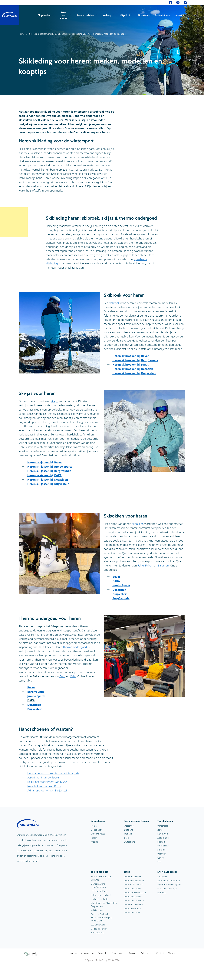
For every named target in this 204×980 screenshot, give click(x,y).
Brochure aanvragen (167, 888)
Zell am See (163, 837)
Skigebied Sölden (99, 928)
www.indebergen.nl (133, 876)
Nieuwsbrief (144, 15)
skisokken (138, 524)
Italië (126, 837)
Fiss (159, 861)
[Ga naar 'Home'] (9, 15)
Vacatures (173, 953)
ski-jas (54, 401)
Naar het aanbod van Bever (44, 786)
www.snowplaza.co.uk (134, 900)
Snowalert (162, 876)
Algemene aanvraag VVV (169, 884)
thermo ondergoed (75, 647)
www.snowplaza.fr (132, 912)
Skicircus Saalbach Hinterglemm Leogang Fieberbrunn (101, 917)
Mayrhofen (162, 833)
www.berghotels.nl (132, 908)
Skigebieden (44, 15)
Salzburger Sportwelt (101, 895)
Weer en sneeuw (64, 15)
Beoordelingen (162, 15)
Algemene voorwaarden (81, 953)
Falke (141, 565)
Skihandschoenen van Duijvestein (47, 790)
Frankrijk (128, 833)
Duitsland (128, 829)
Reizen (94, 837)
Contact (160, 953)
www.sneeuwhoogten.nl (135, 892)
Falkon (149, 565)
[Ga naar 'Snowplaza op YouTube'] (178, 2)
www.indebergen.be (133, 904)
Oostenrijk (129, 825)
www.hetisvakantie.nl (134, 880)
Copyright (102, 953)
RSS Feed (161, 892)
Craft (62, 676)
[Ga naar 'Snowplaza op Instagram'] (185, 2)
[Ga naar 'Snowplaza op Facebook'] (170, 2)
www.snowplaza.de (133, 896)
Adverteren (146, 953)
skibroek (114, 303)
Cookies (132, 953)
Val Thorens (163, 845)
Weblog (107, 15)
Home (21, 33)
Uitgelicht (125, 15)
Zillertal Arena (97, 932)
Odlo (73, 676)
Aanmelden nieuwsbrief (168, 880)
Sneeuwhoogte (98, 833)
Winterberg (162, 825)
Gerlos (160, 857)
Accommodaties (85, 15)
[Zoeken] (186, 15)
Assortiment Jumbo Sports (43, 777)
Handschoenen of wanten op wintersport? (53, 773)
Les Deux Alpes (98, 924)
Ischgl (160, 829)
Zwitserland (129, 841)
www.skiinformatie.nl (133, 884)
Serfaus (161, 849)
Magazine (179, 15)
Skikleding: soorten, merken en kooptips (48, 33)
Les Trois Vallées (98, 891)
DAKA (31, 700)
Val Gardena (97, 910)
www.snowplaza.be (133, 888)
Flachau (161, 841)
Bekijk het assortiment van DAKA (47, 782)
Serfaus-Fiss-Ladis (99, 899)
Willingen (161, 853)
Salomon (163, 565)
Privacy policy (118, 953)
